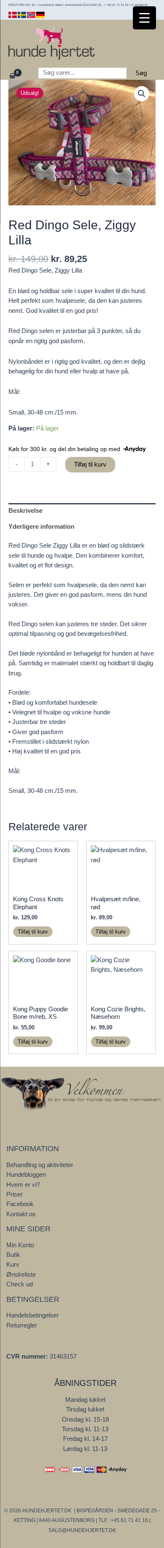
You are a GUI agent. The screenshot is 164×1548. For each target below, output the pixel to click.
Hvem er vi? (23, 1184)
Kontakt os (21, 1214)
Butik (13, 1255)
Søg (141, 73)
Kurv (12, 1264)
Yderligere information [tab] (41, 526)
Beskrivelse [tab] (25, 510)
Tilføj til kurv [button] (33, 932)
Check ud (19, 1284)
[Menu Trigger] (144, 17)
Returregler (21, 1325)
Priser (14, 1194)
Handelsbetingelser (32, 1315)
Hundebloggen (26, 1174)
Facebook (20, 1204)
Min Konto (20, 1245)
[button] (141, 93)
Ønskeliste (21, 1274)
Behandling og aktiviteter (39, 1165)
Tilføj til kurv (90, 464)
